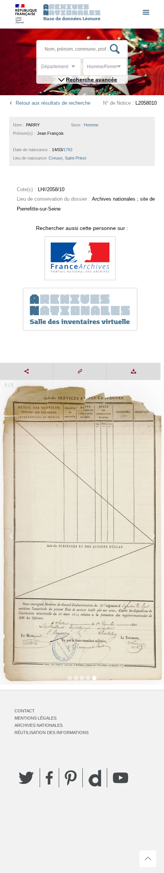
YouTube (120, 777)
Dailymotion (94, 778)
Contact (24, 711)
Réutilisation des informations (51, 732)
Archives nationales (38, 725)
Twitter (26, 777)
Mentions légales (35, 718)
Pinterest (71, 777)
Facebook (49, 777)
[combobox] (75, 68)
